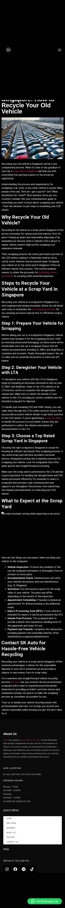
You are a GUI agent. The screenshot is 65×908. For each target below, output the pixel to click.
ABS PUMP (11, 823)
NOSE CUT (11, 833)
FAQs (6, 849)
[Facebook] (15, 869)
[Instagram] (7, 869)
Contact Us (12, 842)
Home (9, 818)
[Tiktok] (32, 869)
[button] (59, 50)
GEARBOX (10, 828)
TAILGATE (10, 837)
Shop (5, 740)
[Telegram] (24, 869)
